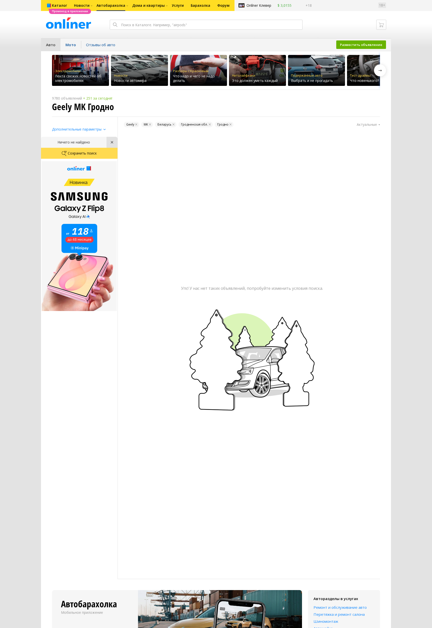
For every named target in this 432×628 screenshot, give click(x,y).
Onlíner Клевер (258, 5)
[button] (380, 70)
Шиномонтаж (326, 621)
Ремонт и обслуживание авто (340, 607)
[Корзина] (381, 25)
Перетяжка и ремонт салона (339, 614)
